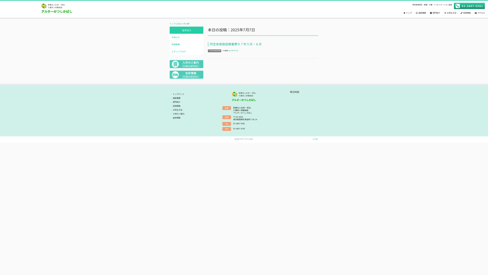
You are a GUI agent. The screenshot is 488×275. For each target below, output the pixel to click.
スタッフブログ (179, 51)
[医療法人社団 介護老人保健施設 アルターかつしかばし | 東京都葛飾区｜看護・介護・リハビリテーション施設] (56, 9)
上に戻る (315, 139)
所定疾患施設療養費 (214, 51)
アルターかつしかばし (246, 139)
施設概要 (176, 98)
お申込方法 (177, 109)
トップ (172, 23)
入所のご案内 (178, 113)
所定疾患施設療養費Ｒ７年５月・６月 (236, 44)
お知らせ (176, 37)
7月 (184, 23)
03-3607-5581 (472, 6)
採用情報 (176, 44)
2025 (179, 23)
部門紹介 (176, 102)
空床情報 (176, 117)
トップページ (178, 94)
